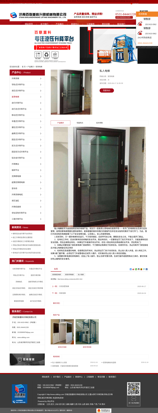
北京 (60, 404)
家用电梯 (39, 67)
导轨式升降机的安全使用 (22, 249)
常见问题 (106, 24)
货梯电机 (19, 282)
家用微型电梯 (56, 274)
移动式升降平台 (18, 115)
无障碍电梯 (16, 176)
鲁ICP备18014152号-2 (52, 410)
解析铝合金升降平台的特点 (22, 234)
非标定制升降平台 (19, 213)
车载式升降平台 (18, 121)
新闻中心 (75, 24)
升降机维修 (16, 207)
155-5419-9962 (150, 24)
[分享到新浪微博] (133, 269)
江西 (75, 404)
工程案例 (90, 24)
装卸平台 (15, 170)
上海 (56, 404)
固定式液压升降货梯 (35, 288)
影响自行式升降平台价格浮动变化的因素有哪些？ (28, 253)
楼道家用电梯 (19, 301)
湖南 (68, 404)
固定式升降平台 (18, 140)
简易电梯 (62, 293)
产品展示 (60, 24)
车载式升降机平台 (35, 269)
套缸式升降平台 (18, 127)
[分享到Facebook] (147, 269)
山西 (83, 404)
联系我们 (121, 24)
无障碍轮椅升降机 (18, 295)
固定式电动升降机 (18, 288)
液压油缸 (15, 201)
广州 (99, 404)
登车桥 (14, 188)
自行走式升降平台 (19, 109)
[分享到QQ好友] (139, 269)
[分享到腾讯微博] (144, 269)
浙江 (64, 404)
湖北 (87, 404)
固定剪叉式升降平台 (20, 152)
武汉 (52, 404)
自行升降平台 (17, 103)
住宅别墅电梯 (64, 286)
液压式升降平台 (18, 91)
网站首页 (29, 24)
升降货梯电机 (17, 195)
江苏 (48, 404)
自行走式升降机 (35, 301)
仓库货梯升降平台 (18, 269)
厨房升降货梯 (35, 275)
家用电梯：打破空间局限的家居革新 (65, 366)
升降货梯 (15, 78)
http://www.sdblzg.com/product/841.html (70, 279)
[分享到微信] (136, 269)
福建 (72, 404)
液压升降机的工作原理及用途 (23, 241)
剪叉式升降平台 (18, 146)
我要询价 (106, 90)
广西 (95, 404)
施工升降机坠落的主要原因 (22, 237)
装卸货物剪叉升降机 (35, 282)
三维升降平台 (17, 219)
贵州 (103, 404)
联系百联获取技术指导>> (124, 17)
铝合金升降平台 (18, 158)
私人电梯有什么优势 (59, 362)
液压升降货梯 (46, 398)
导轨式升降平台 (18, 85)
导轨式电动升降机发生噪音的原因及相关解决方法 (28, 245)
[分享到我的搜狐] (141, 269)
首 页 (24, 67)
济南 (91, 404)
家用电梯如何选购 (109, 362)
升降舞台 (15, 164)
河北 (79, 404)
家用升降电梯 (69, 274)
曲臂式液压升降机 (35, 295)
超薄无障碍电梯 (18, 182)
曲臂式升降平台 (18, 133)
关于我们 (44, 24)
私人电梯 (81, 274)
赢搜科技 (69, 410)
